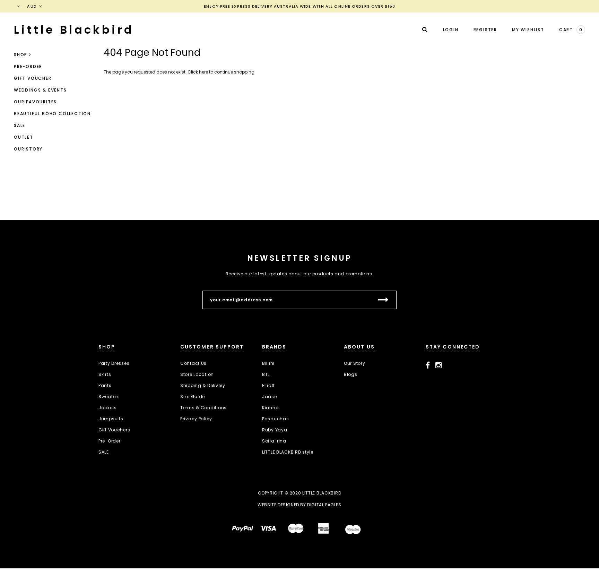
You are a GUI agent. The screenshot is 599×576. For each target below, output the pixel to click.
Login (451, 30)
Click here (198, 72)
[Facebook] (428, 365)
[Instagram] (438, 365)
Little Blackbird (74, 30)
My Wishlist (528, 30)
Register (485, 30)
